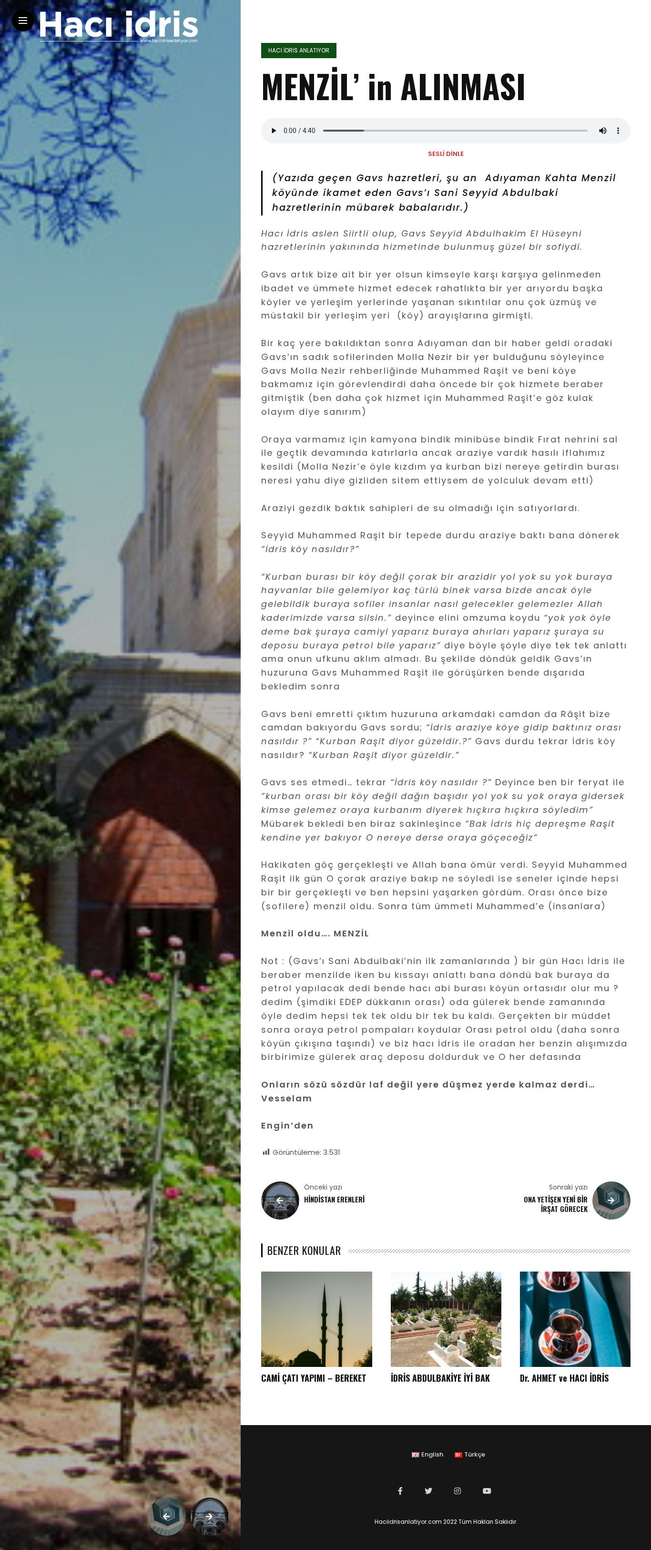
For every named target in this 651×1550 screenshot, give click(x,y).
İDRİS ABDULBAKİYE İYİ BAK (440, 1378)
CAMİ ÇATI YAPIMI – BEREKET (313, 1378)
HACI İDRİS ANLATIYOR (298, 50)
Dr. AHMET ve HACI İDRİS (564, 1378)
